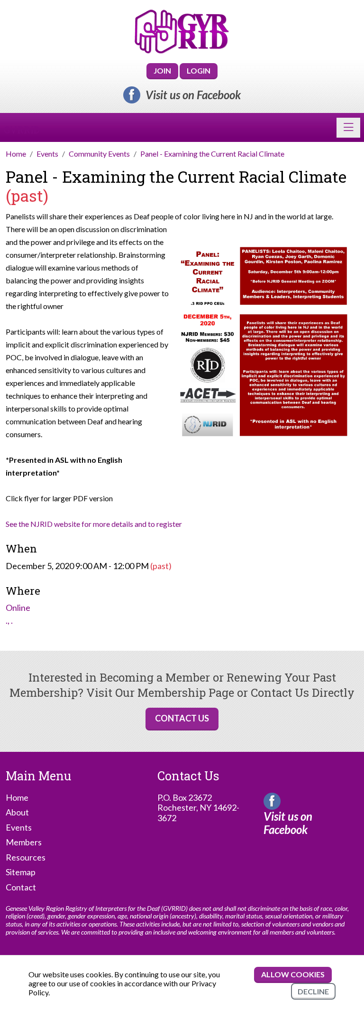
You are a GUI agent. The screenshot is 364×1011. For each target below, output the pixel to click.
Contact (21, 887)
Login (198, 70)
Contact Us (182, 718)
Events (19, 828)
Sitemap (21, 872)
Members (24, 842)
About (17, 812)
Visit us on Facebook (193, 95)
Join (162, 70)
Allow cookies (293, 974)
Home (17, 798)
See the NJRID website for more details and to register (94, 523)
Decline (313, 991)
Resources (26, 857)
